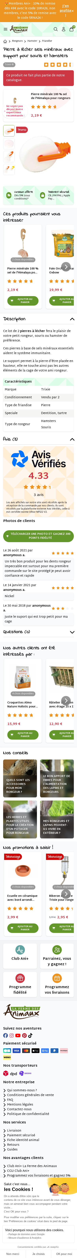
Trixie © (9, 65)
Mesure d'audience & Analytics (24, 1237)
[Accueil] (5, 41)
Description (14, 319)
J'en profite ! (65, 11)
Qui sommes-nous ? (22, 1090)
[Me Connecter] (63, 29)
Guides (12, 1150)
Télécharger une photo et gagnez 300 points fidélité (40, 536)
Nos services (14, 1122)
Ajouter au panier (25, 301)
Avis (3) (10, 439)
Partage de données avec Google (26, 1234)
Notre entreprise (19, 1082)
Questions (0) (16, 632)
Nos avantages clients (23, 1158)
